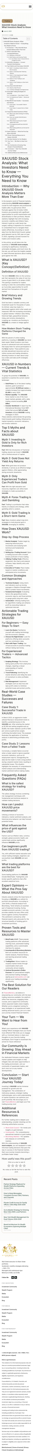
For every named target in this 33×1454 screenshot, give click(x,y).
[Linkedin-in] (12, 1277)
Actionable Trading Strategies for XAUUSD (16, 92)
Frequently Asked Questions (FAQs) (17, 111)
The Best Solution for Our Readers (17, 139)
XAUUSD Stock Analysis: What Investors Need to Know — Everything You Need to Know (16, 43)
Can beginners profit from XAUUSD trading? (19, 125)
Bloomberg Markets (12, 1136)
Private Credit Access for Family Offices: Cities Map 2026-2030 (15, 1204)
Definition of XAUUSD (15, 55)
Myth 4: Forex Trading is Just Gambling (17, 79)
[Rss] (15, 1277)
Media (4, 1293)
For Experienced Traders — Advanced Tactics (19, 98)
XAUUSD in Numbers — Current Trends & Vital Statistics (16, 63)
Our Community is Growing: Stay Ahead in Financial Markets (17, 146)
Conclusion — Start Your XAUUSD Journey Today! (17, 149)
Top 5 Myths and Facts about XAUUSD (18, 66)
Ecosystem (5, 1297)
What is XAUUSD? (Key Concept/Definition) (13, 52)
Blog (3, 1300)
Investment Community (9, 1287)
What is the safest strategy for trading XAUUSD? (19, 114)
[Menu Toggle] (30, 6)
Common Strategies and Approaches (19, 89)
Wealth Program (7, 1290)
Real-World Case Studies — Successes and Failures (18, 101)
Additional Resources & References (17, 152)
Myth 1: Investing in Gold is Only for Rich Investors (19, 68)
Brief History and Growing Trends (18, 57)
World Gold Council (12, 1128)
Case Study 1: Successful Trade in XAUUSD (18, 105)
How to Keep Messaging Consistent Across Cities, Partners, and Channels (16, 1195)
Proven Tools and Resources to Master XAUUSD (16, 136)
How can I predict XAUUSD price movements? (18, 118)
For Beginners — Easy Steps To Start (19, 95)
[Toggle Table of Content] (27, 38)
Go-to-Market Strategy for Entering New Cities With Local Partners (16, 1211)
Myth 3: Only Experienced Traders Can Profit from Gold (18, 76)
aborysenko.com (20, 977)
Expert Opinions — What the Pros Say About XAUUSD (17, 132)
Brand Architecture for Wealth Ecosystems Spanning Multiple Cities (15, 1226)
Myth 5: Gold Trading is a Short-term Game (19, 83)
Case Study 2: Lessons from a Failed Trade (19, 108)
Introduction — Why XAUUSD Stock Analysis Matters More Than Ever (17, 48)
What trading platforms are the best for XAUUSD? (19, 128)
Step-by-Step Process (15, 87)
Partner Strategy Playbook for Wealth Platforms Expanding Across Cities (14, 1186)
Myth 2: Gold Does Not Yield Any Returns (18, 72)
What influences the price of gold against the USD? (18, 121)
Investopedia (10, 1132)
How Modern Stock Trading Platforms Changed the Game (20, 59)
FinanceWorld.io (9, 993)
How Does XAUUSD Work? (14, 86)
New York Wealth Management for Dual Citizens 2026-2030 (16, 1218)
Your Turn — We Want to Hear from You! (17, 142)
